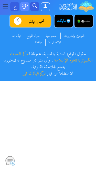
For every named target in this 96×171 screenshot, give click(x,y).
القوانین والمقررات (73, 36)
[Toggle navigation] (7, 6)
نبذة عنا (16, 36)
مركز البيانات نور (34, 73)
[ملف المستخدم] (45, 7)
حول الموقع (33, 36)
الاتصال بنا (54, 42)
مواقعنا (38, 42)
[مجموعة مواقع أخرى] (24, 6)
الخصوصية (51, 36)
